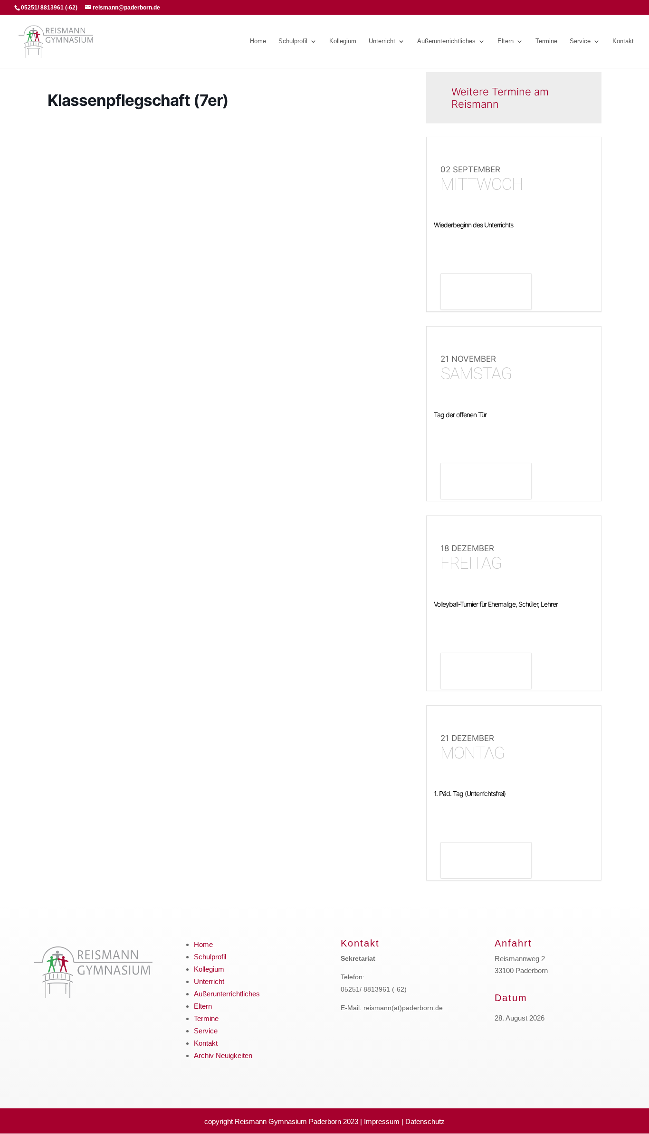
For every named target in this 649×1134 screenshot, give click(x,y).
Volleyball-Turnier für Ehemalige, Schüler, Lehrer (496, 604)
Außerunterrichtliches (446, 41)
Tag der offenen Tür (460, 415)
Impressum (382, 1121)
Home (258, 41)
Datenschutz (425, 1121)
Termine (546, 41)
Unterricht (382, 41)
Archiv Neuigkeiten (223, 1055)
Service (580, 41)
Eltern (505, 41)
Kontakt (623, 41)
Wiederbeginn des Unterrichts (473, 225)
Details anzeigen (486, 293)
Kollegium (342, 41)
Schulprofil (292, 41)
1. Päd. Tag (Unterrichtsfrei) (470, 793)
